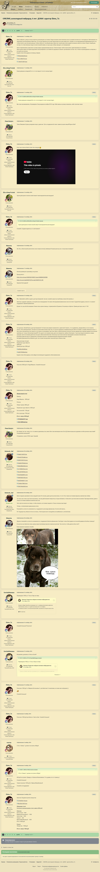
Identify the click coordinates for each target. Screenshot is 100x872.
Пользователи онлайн (40, 9)
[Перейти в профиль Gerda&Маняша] (9, 597)
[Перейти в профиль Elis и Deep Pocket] (9, 73)
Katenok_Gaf (9, 451)
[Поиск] (97, 7)
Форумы (13, 9)
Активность (28, 6)
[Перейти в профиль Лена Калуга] (9, 126)
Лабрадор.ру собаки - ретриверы (41, 2)
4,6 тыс (10, 259)
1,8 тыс (10, 134)
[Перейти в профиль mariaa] (9, 748)
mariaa (9, 742)
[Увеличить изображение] (22, 55)
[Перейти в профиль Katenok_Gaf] (9, 456)
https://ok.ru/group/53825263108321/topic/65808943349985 (32, 277)
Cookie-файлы (64, 866)
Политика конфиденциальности (50, 866)
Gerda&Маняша (9, 592)
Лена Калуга (9, 121)
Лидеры (36, 6)
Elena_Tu (13, 23)
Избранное (45, 6)
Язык (34, 866)
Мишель (9, 245)
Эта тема (91, 6)
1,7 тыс (10, 756)
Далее (18, 30)
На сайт (14, 6)
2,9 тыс (10, 81)
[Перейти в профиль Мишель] (9, 251)
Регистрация (94, 2)
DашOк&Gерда (34, 658)
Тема (38, 866)
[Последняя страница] (22, 31)
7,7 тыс (10, 50)
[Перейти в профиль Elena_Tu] (4, 24)
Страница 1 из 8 (28, 30)
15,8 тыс (10, 464)
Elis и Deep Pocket (9, 68)
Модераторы (28, 9)
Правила (20, 9)
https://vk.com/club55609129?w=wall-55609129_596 (30, 280)
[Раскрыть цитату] (19, 96)
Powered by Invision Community (50, 869)
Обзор (20, 6)
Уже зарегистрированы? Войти (79, 2)
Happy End (19, 24)
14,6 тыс (10, 606)
